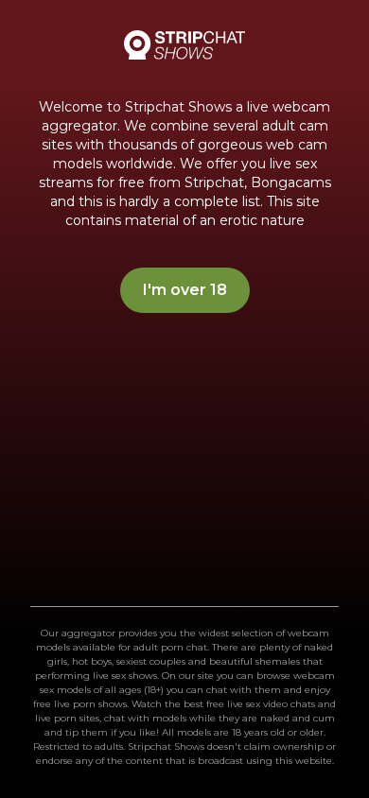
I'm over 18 (185, 290)
